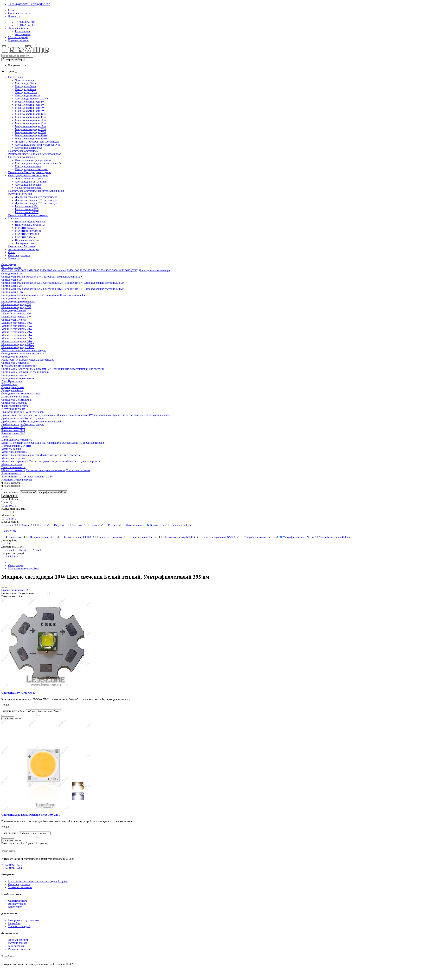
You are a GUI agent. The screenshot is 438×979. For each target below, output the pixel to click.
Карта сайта (15, 906)
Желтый (41, 525)
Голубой (59, 525)
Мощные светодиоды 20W (30, 120)
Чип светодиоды (24, 80)
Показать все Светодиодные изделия (29, 172)
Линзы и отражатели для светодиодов (37, 141)
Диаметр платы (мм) (13, 711)
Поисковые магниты (27, 240)
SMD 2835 (86, 270)
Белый (9, 525)
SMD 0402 (7, 270)
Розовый (113, 525)
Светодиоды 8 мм (25, 89)
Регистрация (22, 31)
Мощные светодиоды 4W (30, 107)
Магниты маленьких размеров (53, 442)
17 (6, 543)
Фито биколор (13, 537)
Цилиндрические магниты (30, 221)
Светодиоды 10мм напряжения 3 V (65, 295)
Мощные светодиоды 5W (30, 110)
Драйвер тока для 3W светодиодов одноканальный (31, 421)
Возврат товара (17, 903)
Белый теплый (28, 492)
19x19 (8, 512)
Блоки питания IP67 (26, 212)
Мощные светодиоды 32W (30, 129)
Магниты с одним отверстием (82, 461)
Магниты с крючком (13, 470)
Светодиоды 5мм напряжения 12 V (21, 282)
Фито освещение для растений (33, 160)
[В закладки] (16, 718)
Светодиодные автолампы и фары (28, 175)
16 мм (22, 550)
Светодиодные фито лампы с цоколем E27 (26, 368)
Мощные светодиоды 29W (30, 123)
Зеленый (77, 525)
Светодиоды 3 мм (25, 83)
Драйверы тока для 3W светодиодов (36, 200)
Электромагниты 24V (40, 476)
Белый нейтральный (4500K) (219, 537)
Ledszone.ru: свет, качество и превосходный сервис (38, 881)
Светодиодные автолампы (30, 181)
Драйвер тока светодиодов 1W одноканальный (28, 415)
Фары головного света (28, 187)
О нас (11, 10)
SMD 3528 (99, 270)
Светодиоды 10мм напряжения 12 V (22, 295)
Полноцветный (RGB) (43, 537)
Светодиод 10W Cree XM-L (18, 692)
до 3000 (9, 505)
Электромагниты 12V (14, 476)
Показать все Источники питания (28, 215)
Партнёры (14, 923)
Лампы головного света (29, 178)
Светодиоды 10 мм (26, 92)
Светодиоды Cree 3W (13, 310)
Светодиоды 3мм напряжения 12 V (62, 276)
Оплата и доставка (19, 13)
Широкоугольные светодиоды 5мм (103, 282)
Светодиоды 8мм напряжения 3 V (63, 288)
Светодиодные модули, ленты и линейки (39, 163)
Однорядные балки (12, 387)
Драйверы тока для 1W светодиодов (36, 196)
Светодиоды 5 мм (25, 86)
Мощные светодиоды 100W (31, 135)
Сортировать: (9, 593)
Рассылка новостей (19, 949)
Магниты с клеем (25, 236)
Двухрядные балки (12, 390)
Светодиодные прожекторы (31, 169)
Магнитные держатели (14, 461)
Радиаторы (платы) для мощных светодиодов (34, 153)
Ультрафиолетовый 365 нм (259, 537)
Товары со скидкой (19, 926)
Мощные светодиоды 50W (30, 132)
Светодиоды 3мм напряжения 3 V (21, 276)
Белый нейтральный (111, 537)
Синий (25, 525)
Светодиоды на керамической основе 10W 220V (30, 814)
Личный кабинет (18, 939)
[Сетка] (6, 587)
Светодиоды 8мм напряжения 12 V (21, 288)
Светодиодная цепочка (28, 147)
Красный (95, 525)
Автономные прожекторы (23, 249)
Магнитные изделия (27, 233)
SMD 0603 (20, 270)
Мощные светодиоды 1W (30, 101)
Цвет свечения (9, 833)
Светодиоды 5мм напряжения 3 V (63, 282)
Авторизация (22, 34)
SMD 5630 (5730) (128, 270)
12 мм (8, 550)
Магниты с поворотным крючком (45, 470)
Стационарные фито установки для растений (78, 368)
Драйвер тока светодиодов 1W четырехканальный (141, 415)
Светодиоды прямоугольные (31, 98)
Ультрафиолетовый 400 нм (334, 537)
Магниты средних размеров (87, 442)
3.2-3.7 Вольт (13, 556)
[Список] (2, 587)
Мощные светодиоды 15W (30, 117)
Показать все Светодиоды (23, 150)
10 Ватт (9, 518)
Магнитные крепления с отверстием (61, 455)
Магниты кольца (25, 227)
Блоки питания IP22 (26, 206)
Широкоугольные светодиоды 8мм (103, 288)
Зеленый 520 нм (181, 525)
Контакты (14, 16)
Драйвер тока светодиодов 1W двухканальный (84, 415)
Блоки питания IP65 (26, 209)
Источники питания (20, 193)
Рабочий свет (9, 384)
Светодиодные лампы (28, 166)
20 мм (36, 550)
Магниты (13, 218)
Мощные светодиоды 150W (31, 138)
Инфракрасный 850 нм (143, 537)
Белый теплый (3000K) (77, 537)
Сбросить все (10, 496)
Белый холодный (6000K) (180, 537)
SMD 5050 (111, 270)
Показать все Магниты (21, 246)
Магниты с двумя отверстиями (47, 461)
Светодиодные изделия (21, 157)
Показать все (8, 530)
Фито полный (134, 525)
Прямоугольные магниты (30, 224)
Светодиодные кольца (28, 184)
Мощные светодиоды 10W (30, 113)
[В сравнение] (19, 718)
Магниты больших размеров (18, 442)
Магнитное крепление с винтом (20, 455)
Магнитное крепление (28, 230)
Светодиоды (15, 77)
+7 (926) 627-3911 (18, 4)
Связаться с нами (18, 900)
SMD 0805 (33, 270)
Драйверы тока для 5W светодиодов (36, 203)
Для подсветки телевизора (154, 270)
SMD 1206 (73, 270)
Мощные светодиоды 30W (30, 126)
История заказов (17, 942)
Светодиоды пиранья (27, 95)
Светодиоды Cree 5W (13, 319)
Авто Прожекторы (12, 381)
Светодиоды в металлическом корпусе (37, 144)
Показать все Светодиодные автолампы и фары (36, 190)
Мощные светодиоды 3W (30, 104)
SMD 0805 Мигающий (53, 270)
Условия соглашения (20, 887)
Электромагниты (25, 243)
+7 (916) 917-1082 (39, 4)
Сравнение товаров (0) (14, 590)
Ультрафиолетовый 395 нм (52, 492)
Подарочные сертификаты (23, 920)
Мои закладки (16, 945)
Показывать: (8, 596)
